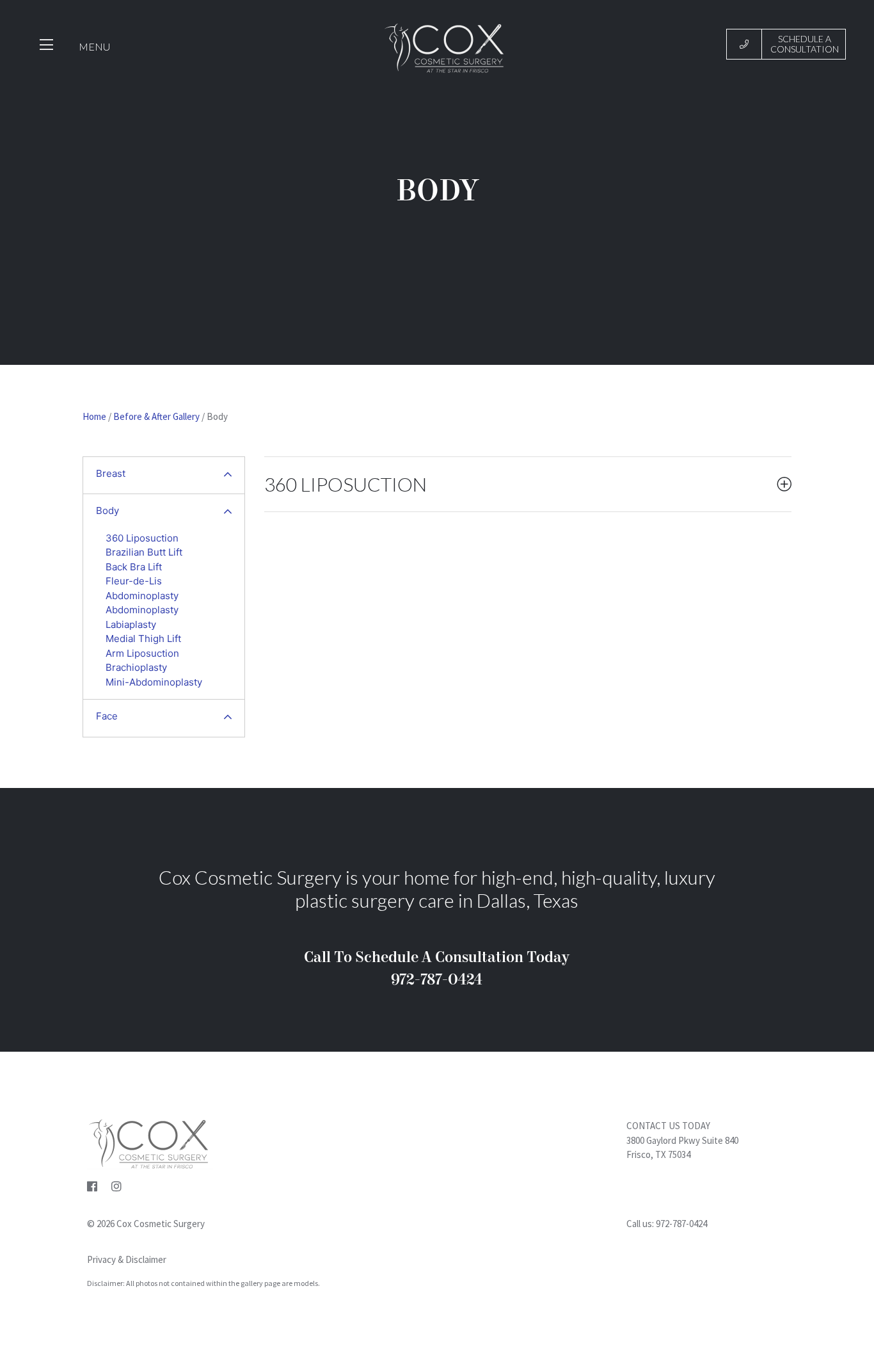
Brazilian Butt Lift (144, 552)
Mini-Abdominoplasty (154, 682)
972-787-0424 (681, 1223)
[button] (228, 476)
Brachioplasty (136, 667)
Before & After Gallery (156, 416)
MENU (94, 46)
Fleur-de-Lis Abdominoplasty (142, 588)
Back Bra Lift (134, 567)
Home (94, 416)
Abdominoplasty (142, 610)
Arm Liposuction (142, 653)
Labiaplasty (131, 624)
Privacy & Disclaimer (126, 1259)
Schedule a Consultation (804, 43)
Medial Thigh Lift (143, 638)
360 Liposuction (142, 538)
